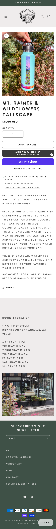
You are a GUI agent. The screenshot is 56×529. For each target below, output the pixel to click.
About (10, 450)
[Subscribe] (46, 438)
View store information (22, 187)
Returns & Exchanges (21, 484)
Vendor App (14, 464)
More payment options (28, 169)
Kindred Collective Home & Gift (32, 521)
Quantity (8, 128)
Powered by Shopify (28, 523)
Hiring (10, 470)
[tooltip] (51, 154)
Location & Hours (19, 457)
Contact (12, 477)
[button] (6, 16)
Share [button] (10, 287)
